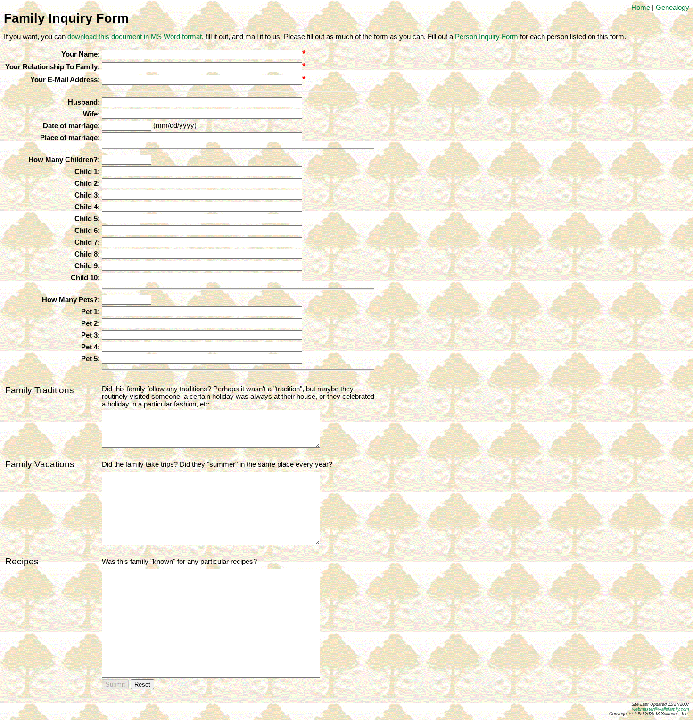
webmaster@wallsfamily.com (660, 709)
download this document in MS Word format (134, 37)
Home (640, 7)
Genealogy (672, 7)
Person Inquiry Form (486, 37)
